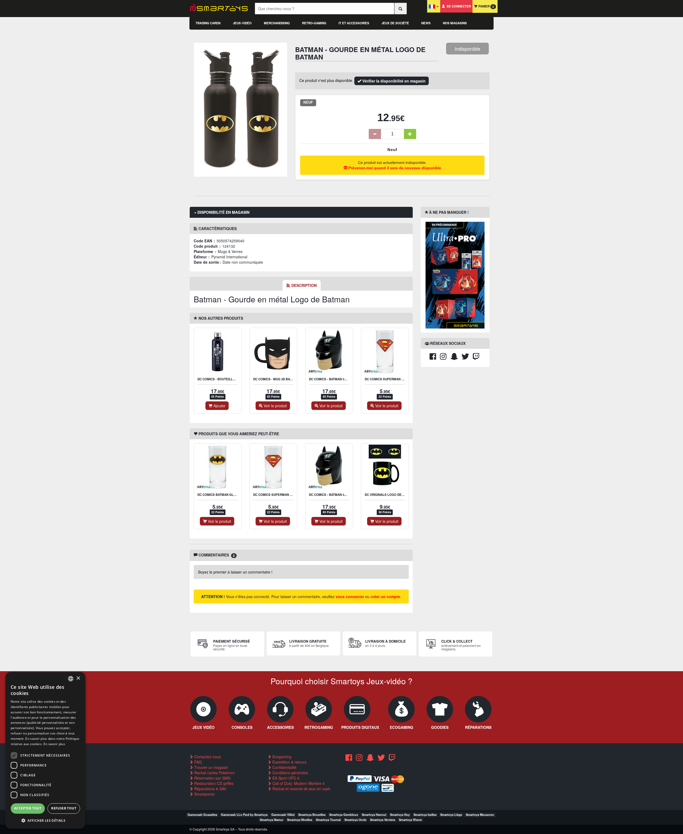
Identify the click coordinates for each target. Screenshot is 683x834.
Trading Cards (208, 23)
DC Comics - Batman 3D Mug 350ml (336, 379)
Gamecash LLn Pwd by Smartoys (244, 814)
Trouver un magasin (210, 767)
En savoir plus (54, 744)
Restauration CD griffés (213, 783)
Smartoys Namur (271, 819)
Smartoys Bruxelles (311, 814)
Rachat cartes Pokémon (214, 772)
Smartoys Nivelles (299, 819)
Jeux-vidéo (242, 23)
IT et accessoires (354, 23)
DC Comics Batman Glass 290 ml (224, 494)
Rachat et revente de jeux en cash (300, 788)
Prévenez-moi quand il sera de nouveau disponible (394, 168)
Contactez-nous (207, 756)
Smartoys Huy (400, 814)
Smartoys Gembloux (343, 814)
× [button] (78, 678)
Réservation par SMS (211, 778)
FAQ (197, 762)
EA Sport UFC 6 (285, 778)
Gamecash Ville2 (283, 814)
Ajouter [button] (218, 405)
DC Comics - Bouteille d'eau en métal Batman (236, 379)
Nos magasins (455, 23)
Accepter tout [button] (27, 808)
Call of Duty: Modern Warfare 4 (298, 783)
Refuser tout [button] (63, 808)
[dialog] (45, 750)
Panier (485, 6)
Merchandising (277, 23)
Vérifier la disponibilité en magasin (393, 81)
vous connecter (350, 596)
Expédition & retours (289, 762)
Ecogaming (281, 756)
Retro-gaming (314, 23)
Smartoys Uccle (355, 819)
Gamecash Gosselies (202, 814)
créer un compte (385, 596)
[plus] (410, 134)
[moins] (375, 134)
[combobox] (70, 678)
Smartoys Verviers (382, 819)
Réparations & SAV (209, 788)
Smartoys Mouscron (480, 814)
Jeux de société (395, 23)
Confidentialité (283, 767)
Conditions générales (289, 772)
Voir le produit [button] (275, 405)
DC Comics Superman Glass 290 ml (394, 379)
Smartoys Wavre (410, 819)
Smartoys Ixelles (425, 814)
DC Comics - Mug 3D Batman (276, 379)
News (426, 23)
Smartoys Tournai (328, 819)
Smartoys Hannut (374, 814)
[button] (45, 820)
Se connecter (458, 6)
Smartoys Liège (451, 814)
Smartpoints (204, 794)
